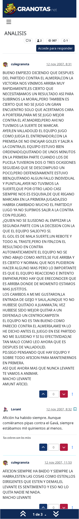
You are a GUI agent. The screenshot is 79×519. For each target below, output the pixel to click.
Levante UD (13, 40)
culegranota (20, 64)
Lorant (16, 409)
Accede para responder (55, 48)
